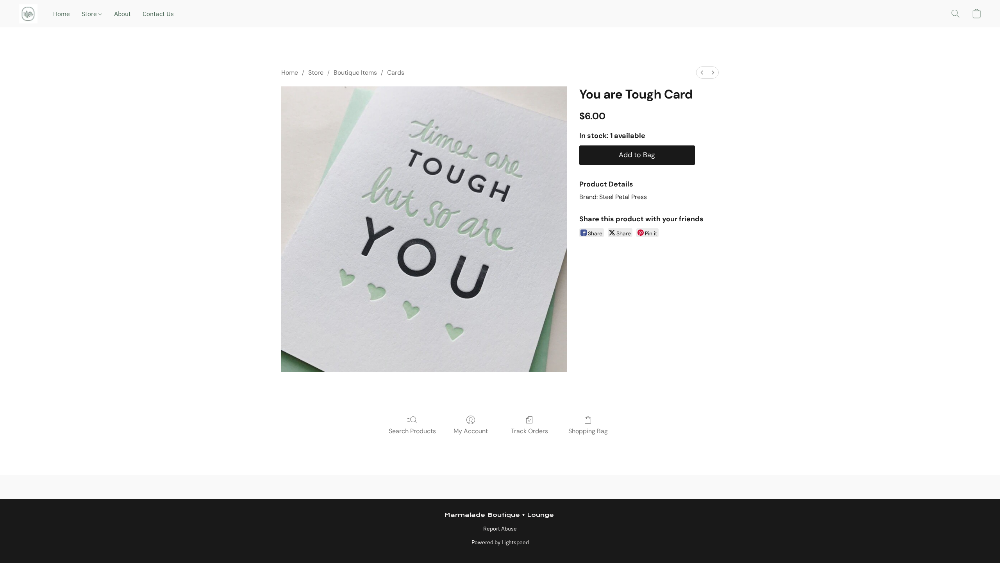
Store (90, 14)
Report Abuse (500, 528)
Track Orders (529, 431)
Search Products (412, 431)
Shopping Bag (588, 431)
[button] (28, 13)
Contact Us (158, 14)
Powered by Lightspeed (500, 542)
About (122, 14)
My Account (471, 431)
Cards (395, 72)
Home (61, 14)
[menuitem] (701, 72)
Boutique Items (355, 72)
